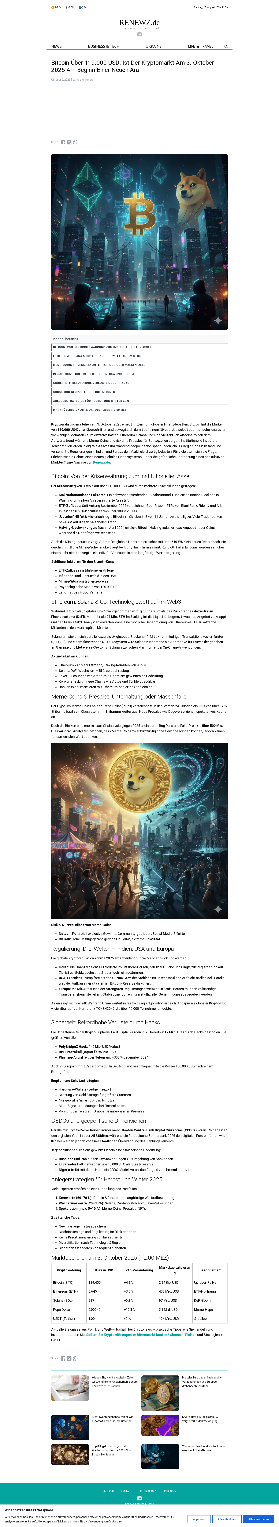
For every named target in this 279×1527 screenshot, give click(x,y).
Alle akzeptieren (259, 1519)
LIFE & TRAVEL (201, 46)
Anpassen (199, 1519)
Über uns (108, 1491)
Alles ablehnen (227, 1519)
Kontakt (126, 1491)
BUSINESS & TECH (104, 46)
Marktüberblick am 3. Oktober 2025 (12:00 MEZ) (90, 409)
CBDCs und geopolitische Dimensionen (84, 392)
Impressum (170, 1491)
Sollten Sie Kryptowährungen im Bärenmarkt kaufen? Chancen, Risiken (141, 1335)
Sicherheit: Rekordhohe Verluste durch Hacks (91, 382)
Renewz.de (101, 462)
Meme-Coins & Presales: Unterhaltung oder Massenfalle (99, 364)
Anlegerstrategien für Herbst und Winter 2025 (91, 400)
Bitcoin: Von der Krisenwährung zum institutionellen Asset (102, 347)
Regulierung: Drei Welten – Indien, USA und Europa (93, 374)
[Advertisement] (139, 111)
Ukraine (154, 46)
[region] (139, 1515)
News (56, 46)
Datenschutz (148, 1491)
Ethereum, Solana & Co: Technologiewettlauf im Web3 (97, 356)
